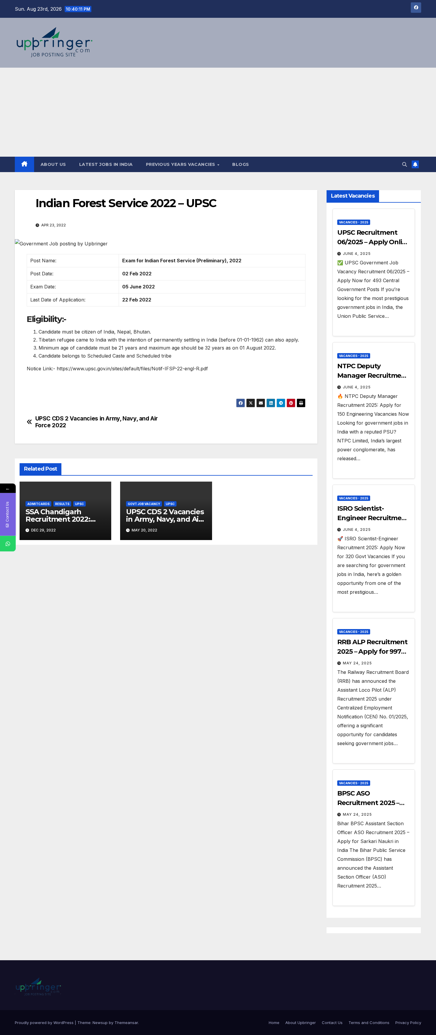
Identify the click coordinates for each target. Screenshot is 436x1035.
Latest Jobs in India (106, 164)
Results (62, 504)
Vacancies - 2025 (353, 222)
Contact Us (332, 1022)
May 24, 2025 (357, 663)
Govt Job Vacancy (144, 504)
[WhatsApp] (8, 544)
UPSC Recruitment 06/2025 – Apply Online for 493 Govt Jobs (373, 241)
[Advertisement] (218, 112)
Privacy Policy (408, 1022)
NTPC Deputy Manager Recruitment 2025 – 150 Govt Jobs (372, 375)
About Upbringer (300, 1022)
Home (274, 1022)
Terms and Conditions (369, 1022)
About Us (53, 164)
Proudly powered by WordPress (45, 1022)
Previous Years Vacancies (181, 164)
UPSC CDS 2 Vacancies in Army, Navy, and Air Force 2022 (96, 422)
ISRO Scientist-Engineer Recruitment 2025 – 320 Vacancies (373, 517)
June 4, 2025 (357, 253)
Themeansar (126, 1022)
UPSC (79, 504)
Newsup (100, 1022)
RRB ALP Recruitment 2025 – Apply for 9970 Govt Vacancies (372, 651)
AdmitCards (38, 504)
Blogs (240, 164)
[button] (404, 164)
